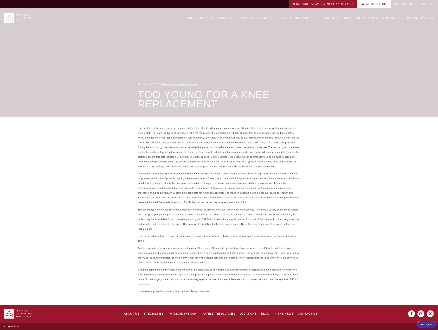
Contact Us (392, 17)
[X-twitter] (430, 313)
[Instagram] (420, 313)
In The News (367, 17)
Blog (348, 17)
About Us (195, 17)
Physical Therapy (256, 17)
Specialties (221, 17)
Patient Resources (297, 17)
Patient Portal (420, 17)
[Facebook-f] (411, 313)
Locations (331, 17)
